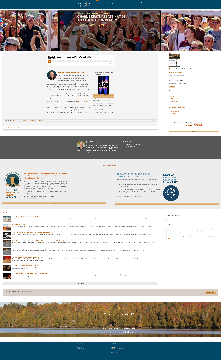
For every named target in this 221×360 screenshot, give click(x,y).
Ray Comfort (180, 234)
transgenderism (202, 236)
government (204, 230)
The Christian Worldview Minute (182, 236)
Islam (175, 232)
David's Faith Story (114, 349)
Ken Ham (194, 232)
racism (175, 234)
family (196, 230)
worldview (169, 238)
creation (214, 228)
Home (112, 346)
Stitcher (172, 99)
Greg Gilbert (210, 230)
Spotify (172, 96)
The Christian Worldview (38, 120)
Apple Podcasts (174, 95)
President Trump (170, 234)
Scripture (197, 234)
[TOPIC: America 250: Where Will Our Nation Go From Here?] (7, 259)
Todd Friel (191, 236)
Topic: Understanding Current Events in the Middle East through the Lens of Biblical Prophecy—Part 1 (39, 249)
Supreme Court (214, 234)
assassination (14, 120)
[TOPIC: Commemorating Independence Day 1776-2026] (7, 268)
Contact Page (79, 354)
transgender (196, 236)
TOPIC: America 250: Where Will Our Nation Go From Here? (28, 257)
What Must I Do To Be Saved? (117, 348)
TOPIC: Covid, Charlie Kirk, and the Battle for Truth (25, 216)
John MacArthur (188, 232)
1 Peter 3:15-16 (55, 114)
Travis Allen (209, 236)
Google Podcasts (174, 101)
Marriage (198, 232)
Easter (189, 230)
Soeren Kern (208, 234)
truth (213, 236)
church (205, 228)
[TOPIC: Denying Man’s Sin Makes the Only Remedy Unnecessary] (7, 276)
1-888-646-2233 (80, 350)
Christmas (201, 228)
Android (172, 98)
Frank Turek (30, 120)
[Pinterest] (1, 23)
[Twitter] (1, 21)
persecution (210, 232)
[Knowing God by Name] (7, 227)
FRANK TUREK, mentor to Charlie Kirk (70, 71)
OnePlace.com (174, 113)
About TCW (113, 347)
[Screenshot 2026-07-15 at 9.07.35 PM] (174, 52)
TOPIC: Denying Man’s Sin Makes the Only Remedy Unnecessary (29, 273)
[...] (146, 218)
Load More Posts (79, 283)
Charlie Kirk (19, 120)
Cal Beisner (192, 228)
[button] (142, 2)
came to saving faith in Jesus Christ (98, 147)
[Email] (1, 25)
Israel (178, 232)
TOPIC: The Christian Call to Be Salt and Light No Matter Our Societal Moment (32, 232)
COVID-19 (210, 228)
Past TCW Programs (115, 352)
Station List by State (175, 111)
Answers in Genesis (185, 228)
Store (78, 358)
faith (192, 230)
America (179, 228)
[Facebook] (1, 19)
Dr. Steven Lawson (183, 230)
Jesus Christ (182, 232)
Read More (155, 120)
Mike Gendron (204, 232)
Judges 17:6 (116, 275)
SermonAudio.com (175, 114)
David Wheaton (25, 120)
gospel (199, 230)
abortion (168, 228)
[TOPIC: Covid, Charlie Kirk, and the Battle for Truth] (7, 219)
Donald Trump (176, 230)
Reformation (186, 234)
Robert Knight (192, 234)
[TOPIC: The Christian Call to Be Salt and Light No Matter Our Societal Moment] (7, 235)
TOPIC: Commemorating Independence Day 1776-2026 (27, 265)
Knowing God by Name (18, 224)
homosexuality (169, 232)
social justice (203, 234)
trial (44, 120)
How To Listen (114, 351)
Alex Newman (174, 228)
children (196, 228)
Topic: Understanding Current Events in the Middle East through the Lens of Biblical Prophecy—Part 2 (39, 240)
